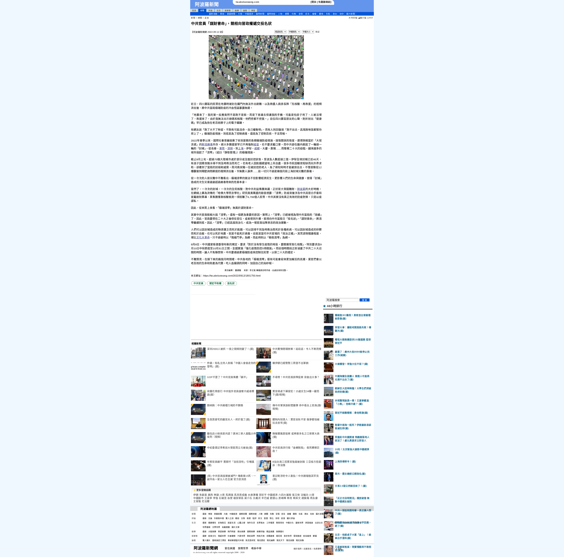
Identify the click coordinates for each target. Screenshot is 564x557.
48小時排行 (334, 306)
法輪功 (304, 495)
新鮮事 (228, 10)
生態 (328, 14)
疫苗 (256, 144)
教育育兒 (280, 523)
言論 (210, 518)
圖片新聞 (320, 514)
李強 (215, 498)
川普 (222, 495)
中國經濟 (249, 14)
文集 (243, 518)
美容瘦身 (309, 523)
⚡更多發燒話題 (202, 490)
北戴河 (257, 498)
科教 (294, 14)
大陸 (240, 14)
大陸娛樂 (212, 531)
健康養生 (212, 523)
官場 (301, 14)
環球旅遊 (297, 536)
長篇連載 (226, 527)
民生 (307, 14)
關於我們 (298, 549)
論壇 (245, 10)
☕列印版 (352, 18)
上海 (241, 148)
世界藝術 (206, 527)
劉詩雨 (238, 270)
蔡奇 (289, 498)
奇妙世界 (288, 536)
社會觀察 (232, 536)
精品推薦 (270, 531)
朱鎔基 (203, 495)
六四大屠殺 (284, 495)
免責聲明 (318, 549)
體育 (321, 14)
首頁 (194, 10)
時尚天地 (261, 536)
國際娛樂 (251, 531)
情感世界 (222, 536)
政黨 (249, 518)
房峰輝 (282, 498)
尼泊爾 (206, 501)
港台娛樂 (241, 531)
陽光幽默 (271, 540)
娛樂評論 (261, 531)
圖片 (350, 14)
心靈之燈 (241, 523)
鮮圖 (315, 536)
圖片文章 (236, 527)
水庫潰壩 (253, 495)
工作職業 (270, 523)
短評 (254, 518)
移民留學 (251, 536)
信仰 (342, 14)
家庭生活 (232, 523)
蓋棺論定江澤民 (219, 540)
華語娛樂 (222, 531)
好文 (260, 518)
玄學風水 (261, 523)
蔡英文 (297, 498)
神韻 (216, 495)
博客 (253, 10)
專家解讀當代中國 (236, 540)
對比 (272, 518)
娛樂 (237, 10)
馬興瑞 (229, 495)
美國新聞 (231, 14)
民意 (283, 518)
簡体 (314, 2)
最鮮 (205, 536)
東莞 (222, 148)
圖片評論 (291, 518)
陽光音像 (300, 540)
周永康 (314, 498)
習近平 (263, 495)
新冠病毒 (207, 144)
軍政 (222, 14)
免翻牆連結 (324, 2)
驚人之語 (230, 518)
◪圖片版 (362, 18)
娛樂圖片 (280, 531)
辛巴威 (265, 498)
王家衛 (197, 501)
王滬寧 (208, 498)
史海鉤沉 (222, 523)
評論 (210, 10)
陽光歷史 (261, 540)
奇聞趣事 (270, 536)
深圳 (230, 148)
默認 (317, 32)
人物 (280, 14)
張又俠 (296, 495)
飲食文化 (212, 536)
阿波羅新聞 (207, 4)
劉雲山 (274, 498)
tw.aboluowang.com (247, 2)
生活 (219, 10)
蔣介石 (248, 498)
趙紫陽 (305, 498)
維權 (314, 14)
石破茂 (223, 498)
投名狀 (231, 283)
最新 (213, 14)
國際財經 (271, 14)
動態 (237, 518)
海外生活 (251, 523)
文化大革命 (203, 237)
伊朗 (195, 495)
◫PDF (370, 18)
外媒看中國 (219, 518)
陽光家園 (290, 540)
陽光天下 (280, 540)
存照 (277, 518)
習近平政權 (215, 283)
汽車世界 (241, 536)
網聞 (287, 14)
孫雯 (230, 498)
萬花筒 (279, 536)
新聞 (202, 10)
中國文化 (290, 523)
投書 (266, 518)
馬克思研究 (250, 540)
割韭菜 (301, 189)
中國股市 (198, 498)
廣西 (210, 495)
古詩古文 (319, 523)
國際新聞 (260, 14)
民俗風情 (307, 536)
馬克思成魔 (240, 495)
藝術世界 (299, 523)
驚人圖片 (206, 540)
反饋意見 (308, 549)
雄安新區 (238, 498)
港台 (335, 14)
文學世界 (216, 527)
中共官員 (198, 283)
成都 (257, 148)
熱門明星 (232, 531)
